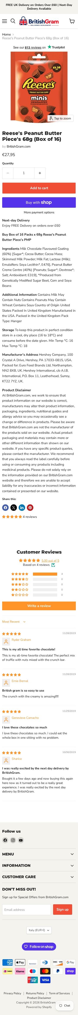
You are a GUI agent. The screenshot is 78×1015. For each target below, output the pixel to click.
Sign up (63, 909)
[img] (11, 634)
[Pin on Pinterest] (30, 507)
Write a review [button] (39, 606)
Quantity (8, 163)
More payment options (39, 212)
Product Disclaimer (39, 998)
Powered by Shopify (39, 1007)
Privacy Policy (12, 993)
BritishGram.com (19, 146)
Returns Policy (35, 993)
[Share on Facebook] (5, 507)
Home (6, 34)
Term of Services (59, 993)
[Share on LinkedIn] (22, 507)
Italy (37, 930)
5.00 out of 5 (50, 561)
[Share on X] (13, 507)
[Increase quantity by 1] (40, 173)
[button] (12, 517)
